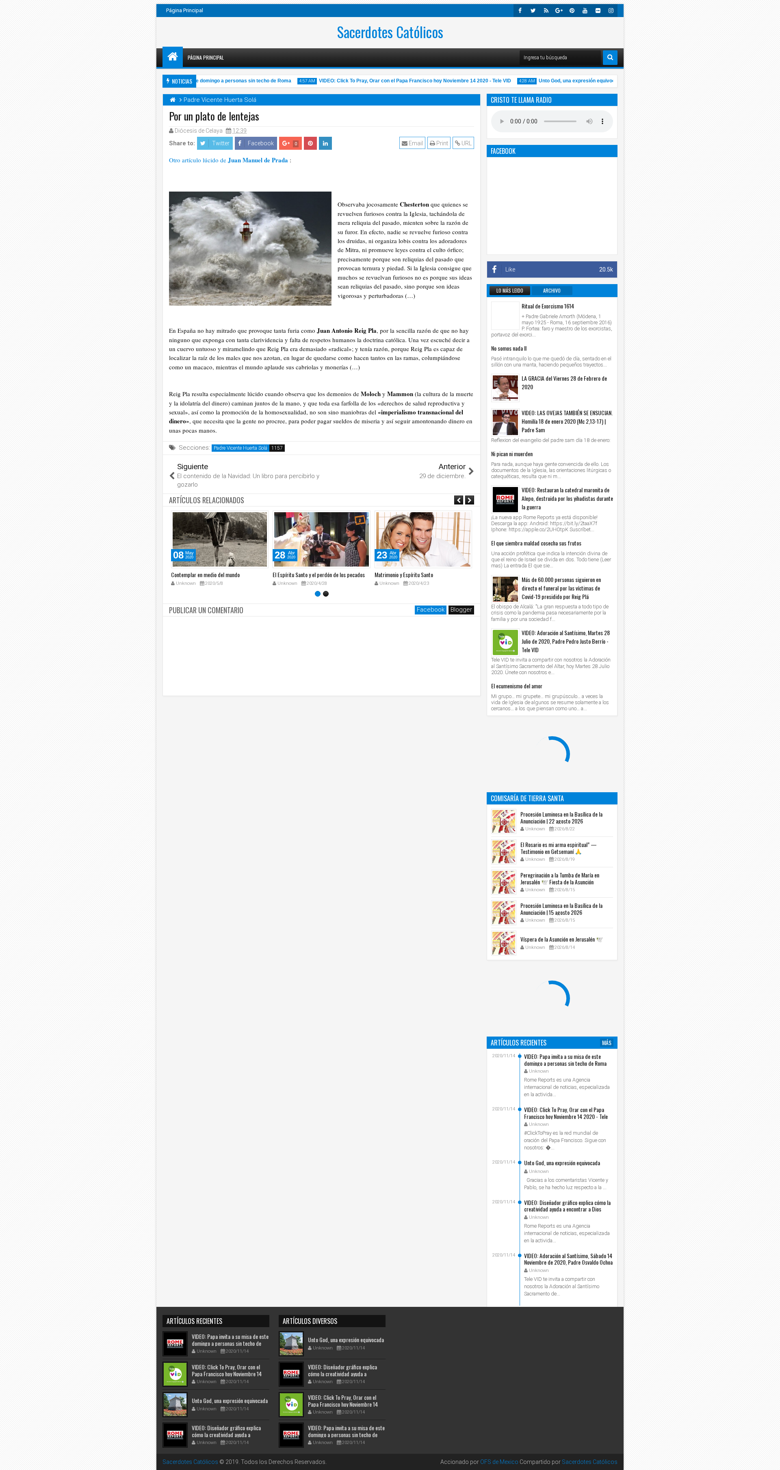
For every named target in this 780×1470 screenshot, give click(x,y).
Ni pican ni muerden (512, 453)
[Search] (610, 57)
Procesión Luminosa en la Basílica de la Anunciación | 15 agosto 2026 (561, 908)
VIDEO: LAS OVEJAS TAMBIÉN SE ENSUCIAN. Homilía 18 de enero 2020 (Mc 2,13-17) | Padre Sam (567, 421)
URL (466, 143)
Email (415, 143)
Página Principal (184, 10)
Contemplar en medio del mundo (205, 574)
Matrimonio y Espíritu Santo (404, 574)
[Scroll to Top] (768, 1458)
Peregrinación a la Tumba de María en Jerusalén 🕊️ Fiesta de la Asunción (559, 878)
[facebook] (520, 10)
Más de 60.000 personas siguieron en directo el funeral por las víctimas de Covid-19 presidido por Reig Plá (561, 588)
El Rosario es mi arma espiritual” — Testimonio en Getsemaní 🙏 (558, 848)
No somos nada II (508, 348)
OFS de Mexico (499, 1462)
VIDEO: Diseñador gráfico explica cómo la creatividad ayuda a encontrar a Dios (567, 1206)
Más (606, 1043)
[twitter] (533, 10)
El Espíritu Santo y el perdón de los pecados (319, 574)
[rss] (546, 10)
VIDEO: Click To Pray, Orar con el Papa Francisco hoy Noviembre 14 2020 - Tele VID (396, 81)
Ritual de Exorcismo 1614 (548, 306)
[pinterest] (572, 10)
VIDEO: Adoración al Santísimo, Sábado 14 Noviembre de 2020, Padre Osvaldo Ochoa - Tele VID (568, 1262)
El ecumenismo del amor (516, 685)
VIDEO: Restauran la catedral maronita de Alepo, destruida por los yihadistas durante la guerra (567, 498)
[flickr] (598, 10)
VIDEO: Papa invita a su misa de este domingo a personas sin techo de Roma (565, 1059)
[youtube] (585, 10)
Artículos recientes (518, 1043)
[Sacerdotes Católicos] (172, 57)
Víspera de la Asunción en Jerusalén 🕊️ (561, 939)
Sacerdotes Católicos (390, 31)
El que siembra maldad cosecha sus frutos (536, 543)
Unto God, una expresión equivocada (562, 81)
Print (441, 143)
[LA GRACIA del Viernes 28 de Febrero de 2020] (505, 388)
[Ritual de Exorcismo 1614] (505, 315)
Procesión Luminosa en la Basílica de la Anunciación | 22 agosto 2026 (561, 817)
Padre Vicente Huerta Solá (240, 448)
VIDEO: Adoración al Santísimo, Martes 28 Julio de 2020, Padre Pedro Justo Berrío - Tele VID (566, 641)
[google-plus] (559, 10)
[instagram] (611, 10)
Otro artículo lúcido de (228, 160)
